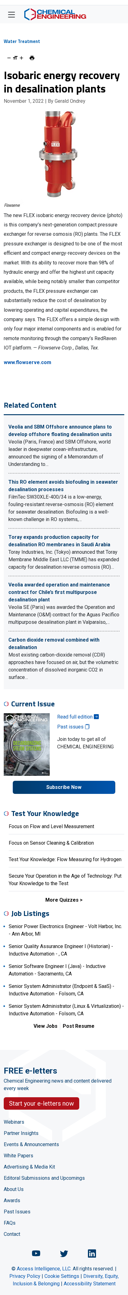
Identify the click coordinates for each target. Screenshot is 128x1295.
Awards (12, 1200)
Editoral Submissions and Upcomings (44, 1178)
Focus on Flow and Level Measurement (51, 826)
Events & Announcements (31, 1144)
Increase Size (21, 58)
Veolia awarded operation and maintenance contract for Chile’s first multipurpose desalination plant (59, 592)
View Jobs (45, 1026)
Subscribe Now (63, 787)
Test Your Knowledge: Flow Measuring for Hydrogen (65, 859)
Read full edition (75, 717)
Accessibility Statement (90, 1284)
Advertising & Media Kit (29, 1167)
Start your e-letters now (41, 1103)
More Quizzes (62, 900)
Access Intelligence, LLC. (44, 1269)
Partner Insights (21, 1133)
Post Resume (78, 1026)
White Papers (18, 1156)
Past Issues (17, 1212)
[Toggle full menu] (11, 14)
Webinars (14, 1122)
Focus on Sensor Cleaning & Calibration (51, 843)
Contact (12, 1234)
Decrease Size (9, 58)
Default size (15, 58)
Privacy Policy (24, 1276)
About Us (14, 1189)
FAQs (10, 1223)
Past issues (71, 727)
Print (32, 58)
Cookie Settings (61, 1276)
